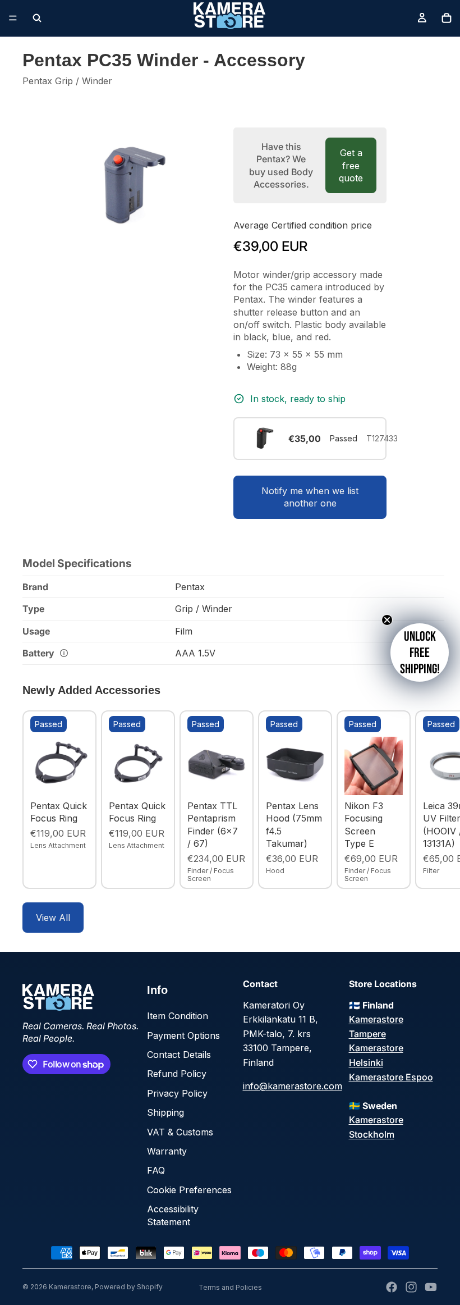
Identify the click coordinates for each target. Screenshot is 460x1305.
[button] (419, 652)
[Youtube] (431, 1287)
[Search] (37, 18)
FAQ (156, 1170)
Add (80, 777)
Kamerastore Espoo (391, 1077)
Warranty (167, 1151)
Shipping (165, 1112)
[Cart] (446, 18)
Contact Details (179, 1054)
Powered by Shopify (129, 1287)
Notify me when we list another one (309, 497)
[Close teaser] (387, 620)
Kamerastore (70, 1287)
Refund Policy (176, 1073)
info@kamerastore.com (292, 1086)
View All (53, 917)
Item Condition (177, 1015)
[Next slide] (425, 799)
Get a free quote (351, 165)
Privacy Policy (177, 1093)
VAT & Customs (180, 1132)
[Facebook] (391, 1287)
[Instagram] (411, 1287)
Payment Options (183, 1035)
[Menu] (13, 18)
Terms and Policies (230, 1287)
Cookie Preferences (189, 1190)
